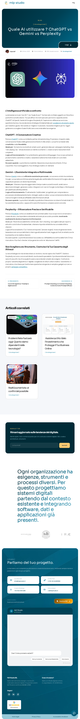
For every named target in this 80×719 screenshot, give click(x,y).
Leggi (67, 45)
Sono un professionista (51, 659)
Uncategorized (67, 51)
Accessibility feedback (60, 717)
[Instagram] (9, 694)
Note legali (15, 717)
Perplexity (15, 214)
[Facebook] (18, 694)
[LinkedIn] (13, 694)
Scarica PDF (63, 601)
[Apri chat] (74, 713)
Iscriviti (64, 445)
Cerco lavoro (65, 659)
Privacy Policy (36, 717)
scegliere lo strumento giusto (63, 123)
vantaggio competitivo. (19, 267)
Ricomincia (67, 663)
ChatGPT (15, 139)
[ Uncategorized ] (40, 24)
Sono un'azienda (37, 659)
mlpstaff (12, 51)
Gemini (14, 176)
